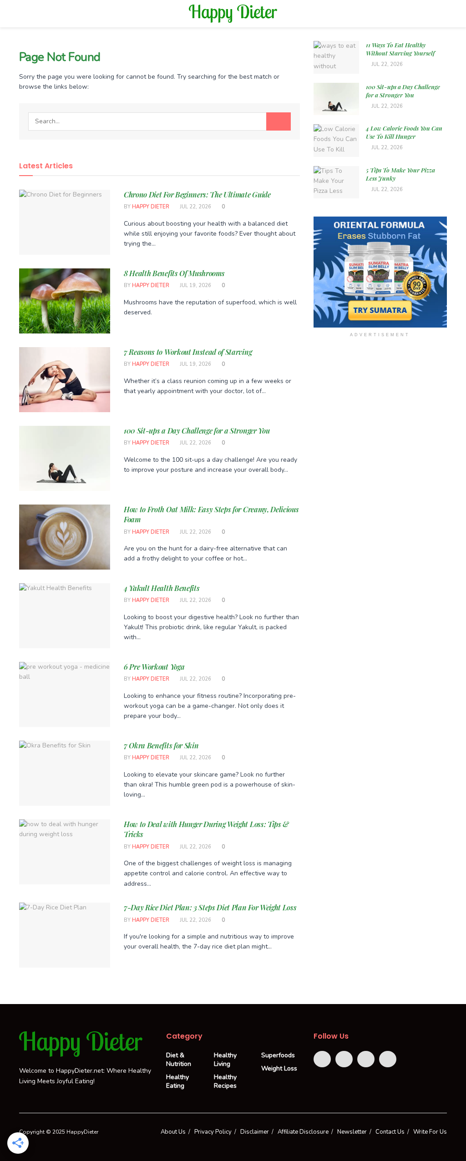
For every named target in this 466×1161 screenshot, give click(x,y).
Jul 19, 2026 (194, 285)
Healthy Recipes (225, 1081)
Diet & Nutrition (178, 1059)
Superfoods (278, 1055)
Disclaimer (254, 1132)
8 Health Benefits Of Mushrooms (174, 273)
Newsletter (352, 1132)
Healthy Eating (177, 1081)
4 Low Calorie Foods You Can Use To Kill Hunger (404, 132)
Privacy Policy (213, 1132)
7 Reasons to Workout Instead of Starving (188, 352)
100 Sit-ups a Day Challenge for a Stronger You (196, 430)
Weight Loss (279, 1068)
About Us (173, 1132)
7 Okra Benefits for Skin (161, 745)
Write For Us (430, 1132)
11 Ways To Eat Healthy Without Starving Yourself (400, 49)
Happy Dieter (150, 206)
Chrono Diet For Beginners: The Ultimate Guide (197, 194)
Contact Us (390, 1132)
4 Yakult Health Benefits (161, 588)
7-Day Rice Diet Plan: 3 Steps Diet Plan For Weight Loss (210, 907)
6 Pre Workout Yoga (154, 666)
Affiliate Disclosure (303, 1132)
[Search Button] (278, 121)
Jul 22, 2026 (194, 206)
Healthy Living (225, 1059)
